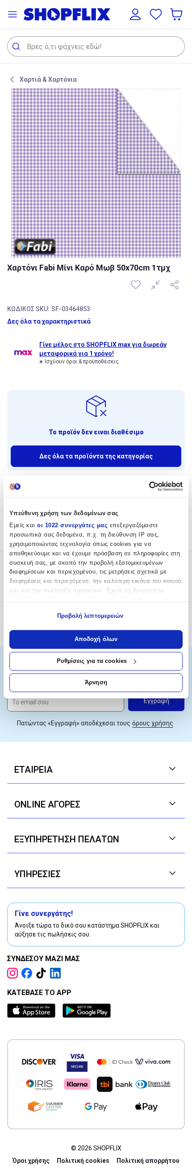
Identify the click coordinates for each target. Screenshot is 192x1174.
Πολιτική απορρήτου (148, 1160)
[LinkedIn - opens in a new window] (57, 973)
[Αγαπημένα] (156, 14)
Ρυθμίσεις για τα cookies (92, 661)
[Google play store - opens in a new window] (86, 1010)
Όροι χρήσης (31, 1160)
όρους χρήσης (152, 723)
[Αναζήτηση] (17, 46)
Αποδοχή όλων (96, 639)
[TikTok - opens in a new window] (43, 973)
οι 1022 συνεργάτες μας (72, 525)
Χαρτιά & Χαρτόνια (48, 79)
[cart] (177, 14)
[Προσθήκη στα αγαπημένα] (136, 284)
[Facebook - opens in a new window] (28, 973)
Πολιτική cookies (83, 1160)
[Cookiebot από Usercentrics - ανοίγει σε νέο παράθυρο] (143, 486)
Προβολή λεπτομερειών (90, 615)
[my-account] (135, 14)
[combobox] (96, 46)
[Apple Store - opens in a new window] (33, 1010)
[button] (12, 14)
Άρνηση (96, 682)
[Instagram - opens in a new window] (14, 973)
